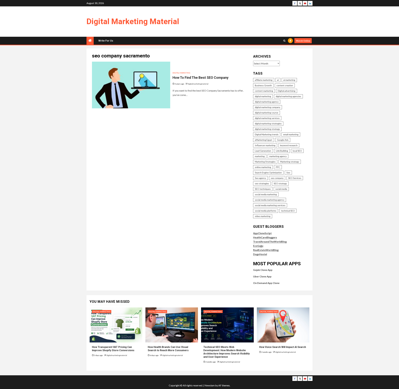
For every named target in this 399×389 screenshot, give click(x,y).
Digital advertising (286, 91)
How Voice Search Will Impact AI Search (282, 347)
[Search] (284, 41)
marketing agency (278, 156)
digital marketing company (267, 107)
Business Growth (263, 85)
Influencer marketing (265, 145)
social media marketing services (270, 205)
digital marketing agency (267, 101)
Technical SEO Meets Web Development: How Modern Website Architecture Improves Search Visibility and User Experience (226, 352)
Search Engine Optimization (268, 172)
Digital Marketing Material (133, 21)
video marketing (262, 216)
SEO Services (294, 178)
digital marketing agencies (288, 96)
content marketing (264, 91)
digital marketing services (267, 118)
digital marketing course (266, 112)
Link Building (282, 150)
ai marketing (289, 80)
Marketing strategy (289, 161)
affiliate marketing (263, 80)
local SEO (297, 150)
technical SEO (288, 210)
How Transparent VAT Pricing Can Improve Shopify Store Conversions (113, 349)
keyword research (289, 145)
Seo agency (260, 178)
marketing (260, 156)
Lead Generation (263, 150)
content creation (284, 85)
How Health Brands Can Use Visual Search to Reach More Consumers (168, 349)
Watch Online (303, 40)
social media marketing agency (269, 199)
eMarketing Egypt (263, 140)
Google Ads (282, 140)
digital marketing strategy (267, 129)
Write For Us (105, 40)
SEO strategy (280, 183)
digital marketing (263, 96)
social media (281, 189)
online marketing (263, 167)
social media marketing (266, 194)
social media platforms (265, 210)
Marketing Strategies (265, 161)
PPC (278, 167)
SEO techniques (263, 189)
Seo (288, 172)
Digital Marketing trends (267, 134)
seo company (277, 178)
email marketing (290, 134)
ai (278, 80)
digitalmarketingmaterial (198, 84)
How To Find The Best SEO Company (200, 78)
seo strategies (262, 183)
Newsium (209, 385)
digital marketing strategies (268, 123)
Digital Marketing (181, 73)
